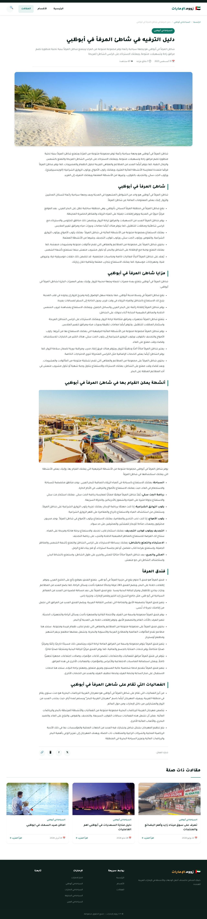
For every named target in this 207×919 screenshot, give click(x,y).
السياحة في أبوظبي (182, 22)
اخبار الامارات (77, 878)
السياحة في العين (75, 902)
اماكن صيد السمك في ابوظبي (45, 825)
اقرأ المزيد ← (148, 838)
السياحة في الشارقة (74, 896)
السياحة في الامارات (74, 890)
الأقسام (42, 9)
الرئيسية (58, 9)
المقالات (26, 9)
